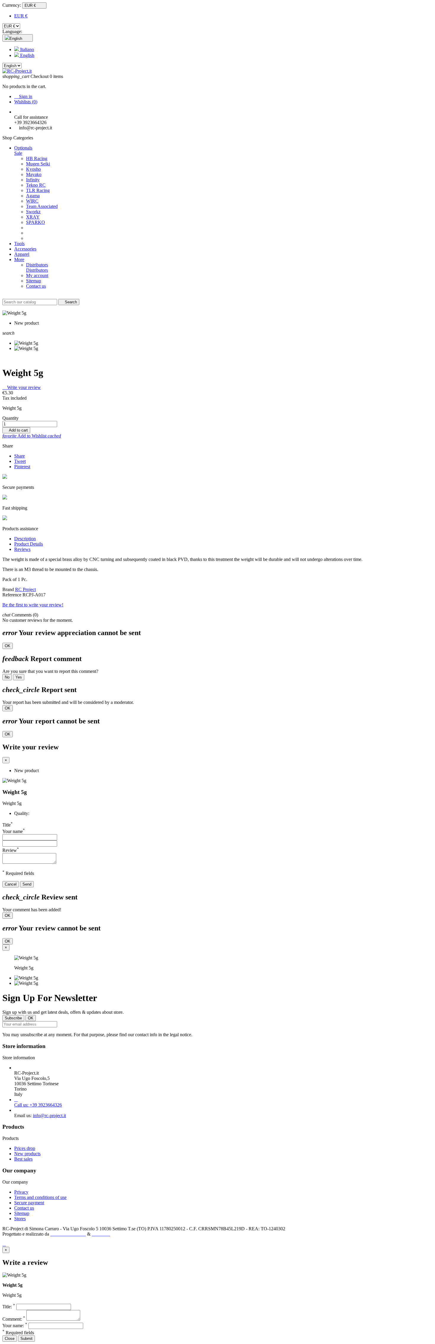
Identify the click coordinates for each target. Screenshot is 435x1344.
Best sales (23, 1158)
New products (27, 1153)
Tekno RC (36, 185)
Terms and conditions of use (40, 1197)
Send (26, 884)
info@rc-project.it (49, 1115)
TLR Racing (38, 190)
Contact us (24, 1207)
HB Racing (36, 158)
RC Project (25, 589)
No (7, 677)
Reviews (22, 549)
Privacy (21, 1192)
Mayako (33, 174)
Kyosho (33, 169)
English (26, 55)
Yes (18, 677)
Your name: (14, 1325)
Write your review (21, 387)
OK (7, 646)
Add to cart (16, 430)
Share (19, 455)
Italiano (26, 49)
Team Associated (42, 206)
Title (7, 824)
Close (9, 1338)
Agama (33, 195)
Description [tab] (25, 538)
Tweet (20, 461)
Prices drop (24, 1148)
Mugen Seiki (38, 163)
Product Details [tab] (28, 543)
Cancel (11, 884)
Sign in (23, 96)
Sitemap (21, 1213)
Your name (13, 831)
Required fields (18, 1332)
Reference (12, 594)
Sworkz (33, 211)
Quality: (21, 813)
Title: (8, 1306)
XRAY (33, 216)
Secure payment (29, 1202)
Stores (20, 1218)
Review (10, 850)
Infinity (33, 179)
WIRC (32, 201)
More (19, 259)
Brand (8, 589)
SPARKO (35, 222)
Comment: (13, 1319)
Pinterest (22, 466)
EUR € (21, 15)
